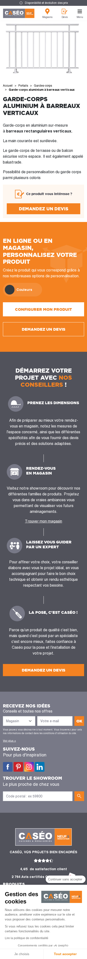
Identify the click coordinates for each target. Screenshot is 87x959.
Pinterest (18, 767)
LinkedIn (39, 767)
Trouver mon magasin (43, 521)
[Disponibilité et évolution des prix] (43, 3)
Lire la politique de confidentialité (26, 938)
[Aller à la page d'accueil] (19, 13)
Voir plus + (9, 740)
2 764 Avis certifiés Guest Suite (39, 877)
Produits (14, 884)
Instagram (29, 767)
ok (79, 721)
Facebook (8, 767)
